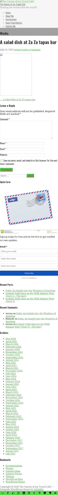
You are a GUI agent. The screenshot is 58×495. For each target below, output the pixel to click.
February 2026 (13, 346)
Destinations (11, 19)
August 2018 (12, 429)
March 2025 (12, 368)
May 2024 (11, 379)
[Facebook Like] (13, 493)
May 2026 (11, 338)
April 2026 (11, 341)
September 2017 (14, 448)
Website (3, 154)
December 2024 (14, 371)
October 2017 (13, 445)
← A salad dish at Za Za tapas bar (17, 99)
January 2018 (13, 437)
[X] (34, 493)
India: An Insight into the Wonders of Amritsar (30, 290)
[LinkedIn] (23, 493)
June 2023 (11, 387)
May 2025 (11, 363)
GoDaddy (39, 489)
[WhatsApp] (18, 493)
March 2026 (12, 344)
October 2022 (13, 400)
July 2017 (10, 453)
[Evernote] (50, 493)
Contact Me (10, 26)
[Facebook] (7, 493)
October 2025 (13, 354)
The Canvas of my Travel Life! (12, 4)
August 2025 (12, 360)
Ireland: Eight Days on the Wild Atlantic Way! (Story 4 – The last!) (28, 325)
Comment (5, 119)
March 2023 (12, 392)
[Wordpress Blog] (29, 493)
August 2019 (12, 427)
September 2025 (14, 357)
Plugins (10, 468)
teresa (17, 49)
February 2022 (13, 416)
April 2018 (11, 435)
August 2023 (12, 384)
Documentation (14, 465)
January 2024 (13, 381)
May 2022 (11, 408)
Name (3, 143)
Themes (10, 476)
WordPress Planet (15, 482)
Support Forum (14, 473)
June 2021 (11, 421)
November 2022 (14, 397)
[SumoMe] (55, 493)
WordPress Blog (14, 479)
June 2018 (11, 432)
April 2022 (11, 411)
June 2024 (11, 376)
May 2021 (11, 424)
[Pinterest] (39, 493)
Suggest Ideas (13, 471)
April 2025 (11, 365)
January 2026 (13, 349)
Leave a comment (30, 49)
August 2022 (12, 405)
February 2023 (13, 395)
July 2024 (10, 373)
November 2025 (14, 352)
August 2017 (12, 451)
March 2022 (12, 413)
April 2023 (11, 389)
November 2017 (14, 443)
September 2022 (14, 403)
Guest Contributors (14, 22)
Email (3, 149)
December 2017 (14, 440)
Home (8, 12)
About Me (10, 16)
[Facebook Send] (44, 493)
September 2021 (14, 419)
